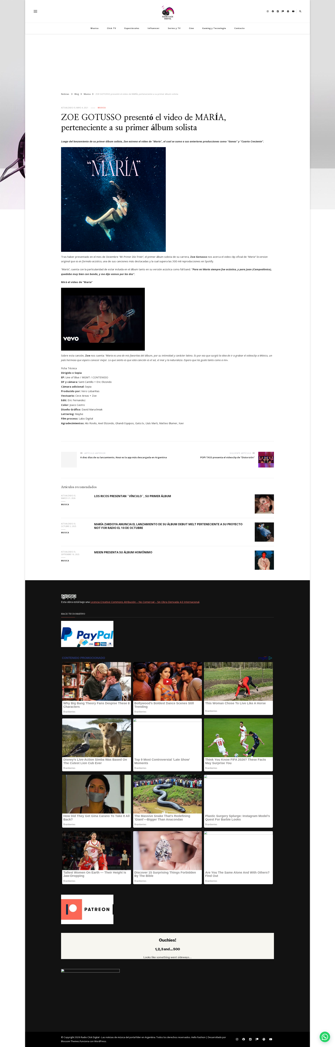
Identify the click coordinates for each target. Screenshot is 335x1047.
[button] (325, 1037)
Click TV (111, 28)
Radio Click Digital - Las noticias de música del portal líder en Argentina (118, 1037)
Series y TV (174, 28)
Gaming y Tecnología (214, 28)
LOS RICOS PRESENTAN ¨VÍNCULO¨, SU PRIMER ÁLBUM (132, 496)
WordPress (100, 1041)
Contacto (239, 28)
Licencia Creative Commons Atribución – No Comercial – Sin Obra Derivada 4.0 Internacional (144, 602)
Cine (191, 28)
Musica (95, 28)
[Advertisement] (167, 61)
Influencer (153, 28)
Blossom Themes (70, 1041)
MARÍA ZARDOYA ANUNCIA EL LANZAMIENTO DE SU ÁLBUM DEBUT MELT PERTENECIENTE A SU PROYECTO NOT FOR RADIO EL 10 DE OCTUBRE (168, 526)
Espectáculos (131, 28)
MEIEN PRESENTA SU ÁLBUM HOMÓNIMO (123, 552)
